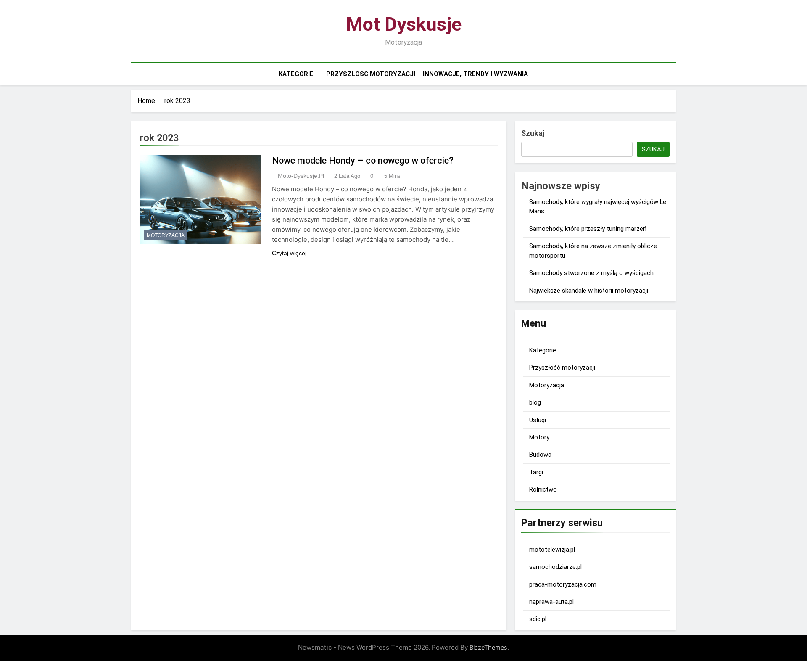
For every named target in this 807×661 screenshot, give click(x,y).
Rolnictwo (543, 489)
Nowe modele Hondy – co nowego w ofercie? (363, 160)
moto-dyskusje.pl (301, 175)
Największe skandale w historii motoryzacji (588, 290)
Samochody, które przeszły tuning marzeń (587, 229)
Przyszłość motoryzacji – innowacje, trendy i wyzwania (427, 74)
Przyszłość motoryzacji (562, 367)
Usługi (537, 420)
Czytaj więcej (289, 253)
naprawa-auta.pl (551, 601)
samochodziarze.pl (555, 567)
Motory (539, 437)
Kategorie (296, 74)
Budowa (540, 454)
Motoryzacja (166, 235)
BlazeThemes (488, 647)
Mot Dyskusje (404, 24)
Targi (536, 472)
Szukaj (532, 133)
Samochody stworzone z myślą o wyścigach (591, 273)
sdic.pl (537, 619)
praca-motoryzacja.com (562, 584)
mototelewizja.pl (552, 549)
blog (535, 402)
